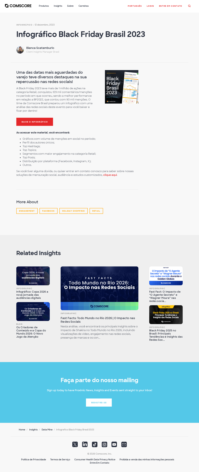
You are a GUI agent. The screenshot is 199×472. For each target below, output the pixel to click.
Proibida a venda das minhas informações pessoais (147, 459)
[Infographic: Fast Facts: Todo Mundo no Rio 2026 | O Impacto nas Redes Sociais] (99, 288)
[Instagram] (104, 445)
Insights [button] (58, 6)
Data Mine (47, 429)
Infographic (24, 288)
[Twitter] (75, 445)
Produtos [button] (44, 6)
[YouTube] (114, 445)
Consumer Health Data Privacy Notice (94, 459)
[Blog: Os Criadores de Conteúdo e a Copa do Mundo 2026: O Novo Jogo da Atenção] (33, 311)
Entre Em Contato (99, 462)
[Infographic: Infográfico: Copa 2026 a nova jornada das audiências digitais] (33, 275)
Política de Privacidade (33, 459)
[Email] (124, 445)
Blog (19, 324)
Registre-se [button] (99, 402)
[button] (134, 7)
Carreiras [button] (84, 6)
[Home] (18, 7)
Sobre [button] (70, 6)
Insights (33, 429)
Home (22, 429)
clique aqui (110, 175)
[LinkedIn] (85, 445)
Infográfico (24, 25)
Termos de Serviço (60, 459)
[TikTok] (94, 445)
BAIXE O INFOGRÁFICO (35, 122)
